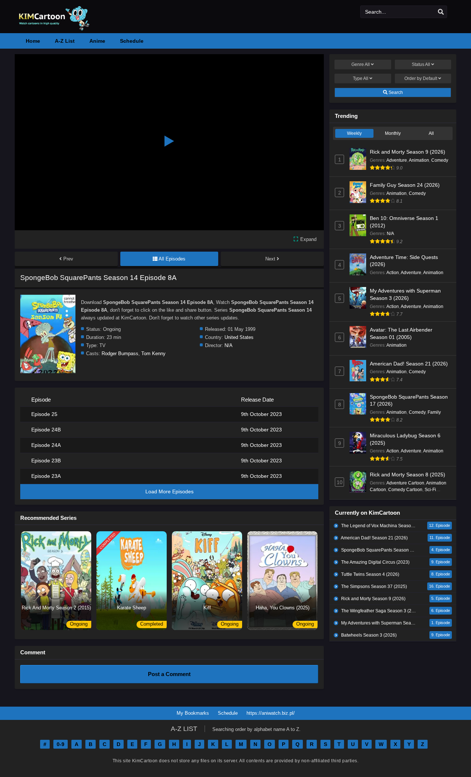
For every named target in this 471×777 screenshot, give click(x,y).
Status (421, 64)
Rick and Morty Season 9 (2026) (407, 152)
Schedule (228, 713)
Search (395, 92)
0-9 (60, 744)
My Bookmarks (193, 713)
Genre (360, 64)
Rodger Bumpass (120, 353)
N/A (228, 345)
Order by (420, 78)
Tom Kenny (153, 353)
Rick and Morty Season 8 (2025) (407, 474)
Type (360, 78)
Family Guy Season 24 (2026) (405, 185)
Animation (419, 160)
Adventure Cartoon (405, 483)
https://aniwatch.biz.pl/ (271, 713)
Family (434, 412)
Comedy (439, 160)
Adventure (396, 160)
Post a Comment (169, 674)
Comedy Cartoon (405, 489)
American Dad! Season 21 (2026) (409, 364)
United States (239, 337)
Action (392, 272)
